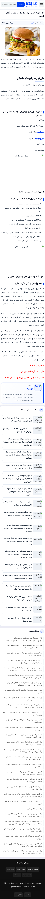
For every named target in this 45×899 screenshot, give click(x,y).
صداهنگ (17, 875)
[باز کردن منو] (41, 4)
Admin (30, 389)
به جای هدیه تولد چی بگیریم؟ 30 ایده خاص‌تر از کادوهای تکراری (23, 802)
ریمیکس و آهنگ (33, 869)
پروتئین (40, 132)
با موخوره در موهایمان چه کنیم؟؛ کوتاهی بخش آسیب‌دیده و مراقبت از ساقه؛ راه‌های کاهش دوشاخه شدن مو (22, 669)
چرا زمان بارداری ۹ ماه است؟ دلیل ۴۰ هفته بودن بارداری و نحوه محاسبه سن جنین (23, 698)
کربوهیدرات (39, 138)
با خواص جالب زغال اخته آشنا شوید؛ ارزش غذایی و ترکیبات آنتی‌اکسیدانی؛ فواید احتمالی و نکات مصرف (23, 706)
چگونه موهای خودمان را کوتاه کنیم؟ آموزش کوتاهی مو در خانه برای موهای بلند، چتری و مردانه (23, 815)
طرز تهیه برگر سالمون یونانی (32, 371)
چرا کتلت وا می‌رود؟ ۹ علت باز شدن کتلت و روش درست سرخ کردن (23, 837)
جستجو (21, 4)
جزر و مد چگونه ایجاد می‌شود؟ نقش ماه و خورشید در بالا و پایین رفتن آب (22, 713)
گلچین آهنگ (21, 869)
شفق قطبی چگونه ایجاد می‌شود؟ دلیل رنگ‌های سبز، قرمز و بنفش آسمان (23, 721)
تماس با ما (18, 894)
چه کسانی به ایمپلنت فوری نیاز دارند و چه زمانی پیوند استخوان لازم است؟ (24, 654)
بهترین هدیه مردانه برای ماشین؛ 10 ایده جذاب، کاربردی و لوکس (23, 691)
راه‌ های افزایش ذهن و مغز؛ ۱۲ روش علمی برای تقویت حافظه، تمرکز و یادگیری (24, 780)
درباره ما (27, 894)
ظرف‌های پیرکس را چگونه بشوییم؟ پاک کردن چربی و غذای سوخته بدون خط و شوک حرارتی (23, 844)
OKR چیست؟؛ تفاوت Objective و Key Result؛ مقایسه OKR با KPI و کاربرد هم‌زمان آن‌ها (24, 646)
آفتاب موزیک (27, 875)
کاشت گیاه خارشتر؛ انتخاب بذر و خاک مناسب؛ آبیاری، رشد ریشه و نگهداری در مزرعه (23, 736)
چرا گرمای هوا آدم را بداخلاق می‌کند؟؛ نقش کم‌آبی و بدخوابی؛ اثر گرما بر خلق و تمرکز (25, 661)
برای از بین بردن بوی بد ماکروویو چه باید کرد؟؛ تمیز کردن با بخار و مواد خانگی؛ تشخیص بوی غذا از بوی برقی (23, 822)
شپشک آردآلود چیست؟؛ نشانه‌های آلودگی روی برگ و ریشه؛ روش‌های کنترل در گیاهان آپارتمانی (23, 750)
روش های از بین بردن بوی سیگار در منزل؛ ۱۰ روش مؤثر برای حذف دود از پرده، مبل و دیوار (22, 852)
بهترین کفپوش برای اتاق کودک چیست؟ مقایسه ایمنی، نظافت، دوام (24, 765)
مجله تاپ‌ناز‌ (32, 4)
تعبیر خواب (10, 869)
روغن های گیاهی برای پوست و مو (31, 809)
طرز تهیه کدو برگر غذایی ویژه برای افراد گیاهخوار (24, 377)
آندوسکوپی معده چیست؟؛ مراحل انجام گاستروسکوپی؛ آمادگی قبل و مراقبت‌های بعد (24, 676)
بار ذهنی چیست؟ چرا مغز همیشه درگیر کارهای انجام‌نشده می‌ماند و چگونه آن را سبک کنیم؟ (23, 795)
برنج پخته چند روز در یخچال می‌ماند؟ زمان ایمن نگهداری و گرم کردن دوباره (23, 830)
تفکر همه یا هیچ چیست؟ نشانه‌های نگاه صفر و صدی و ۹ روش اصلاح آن (23, 788)
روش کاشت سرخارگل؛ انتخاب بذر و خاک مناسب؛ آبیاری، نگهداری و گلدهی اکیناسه (24, 743)
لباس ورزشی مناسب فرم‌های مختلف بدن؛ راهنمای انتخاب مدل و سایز (23, 728)
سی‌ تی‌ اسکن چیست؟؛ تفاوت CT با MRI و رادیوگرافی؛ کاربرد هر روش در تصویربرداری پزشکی (24, 684)
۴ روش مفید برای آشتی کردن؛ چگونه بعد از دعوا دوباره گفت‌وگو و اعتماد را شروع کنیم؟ (24, 773)
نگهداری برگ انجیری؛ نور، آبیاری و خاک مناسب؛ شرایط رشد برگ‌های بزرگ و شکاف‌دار (23, 758)
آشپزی (32, 23)
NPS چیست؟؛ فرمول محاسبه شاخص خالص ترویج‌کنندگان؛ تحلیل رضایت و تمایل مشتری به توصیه (24, 639)
